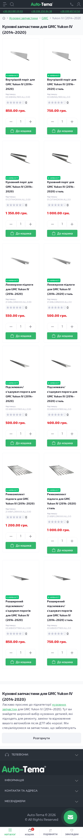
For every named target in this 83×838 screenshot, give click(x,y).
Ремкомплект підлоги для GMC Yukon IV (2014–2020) (20, 498)
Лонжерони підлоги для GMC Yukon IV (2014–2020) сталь (61, 289)
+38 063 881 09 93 (13, 11)
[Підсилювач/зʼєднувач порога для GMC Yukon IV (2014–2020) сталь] (61, 363)
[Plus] (30, 121)
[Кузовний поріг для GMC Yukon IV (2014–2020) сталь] (61, 158)
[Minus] (11, 121)
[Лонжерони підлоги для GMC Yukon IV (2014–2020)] (20, 261)
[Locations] (72, 4)
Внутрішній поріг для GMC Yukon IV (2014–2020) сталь (61, 84)
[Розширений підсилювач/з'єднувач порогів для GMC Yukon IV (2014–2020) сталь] (61, 577)
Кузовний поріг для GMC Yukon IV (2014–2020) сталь (61, 186)
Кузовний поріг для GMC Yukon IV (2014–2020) (19, 186)
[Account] (79, 4)
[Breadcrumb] (3, 18)
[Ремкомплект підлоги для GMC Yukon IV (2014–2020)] (20, 470)
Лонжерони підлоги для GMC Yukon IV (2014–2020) (19, 289)
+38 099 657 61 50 (70, 11)
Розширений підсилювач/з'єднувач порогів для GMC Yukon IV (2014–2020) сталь (60, 611)
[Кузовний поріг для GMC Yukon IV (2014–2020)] (20, 158)
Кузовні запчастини (23, 18)
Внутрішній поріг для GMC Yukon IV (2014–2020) (20, 84)
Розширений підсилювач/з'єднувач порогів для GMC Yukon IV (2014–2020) (18, 611)
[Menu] (5, 4)
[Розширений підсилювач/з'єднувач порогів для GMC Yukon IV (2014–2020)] (20, 577)
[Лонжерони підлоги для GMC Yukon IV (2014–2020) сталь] (61, 261)
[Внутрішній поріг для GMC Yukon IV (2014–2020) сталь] (61, 56)
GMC (45, 18)
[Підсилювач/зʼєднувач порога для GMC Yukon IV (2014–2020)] (20, 363)
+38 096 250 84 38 (41, 11)
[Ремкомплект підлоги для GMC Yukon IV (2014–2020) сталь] (61, 470)
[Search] (12, 4)
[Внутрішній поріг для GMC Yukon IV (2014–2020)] (20, 56)
